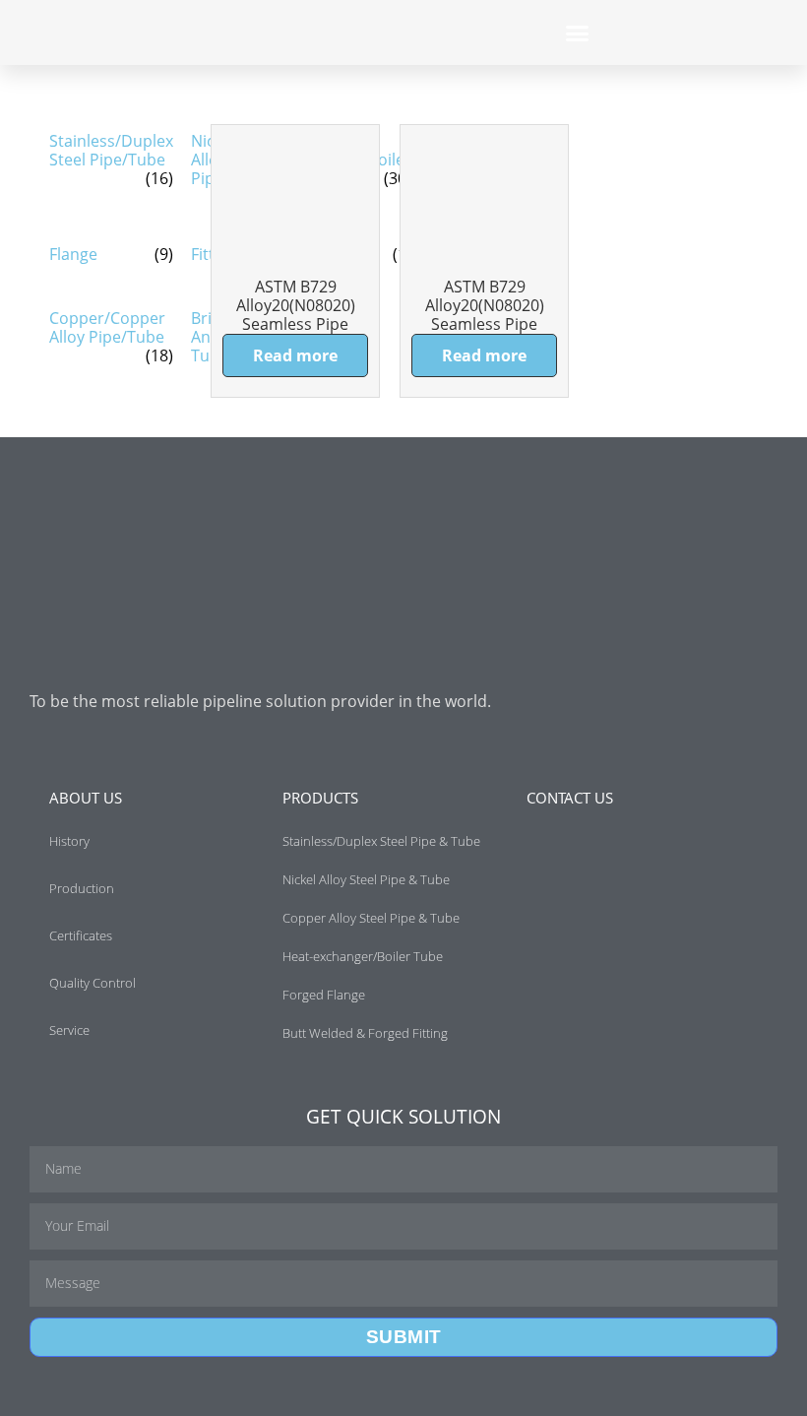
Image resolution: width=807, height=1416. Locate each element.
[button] (577, 32)
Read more (295, 355)
